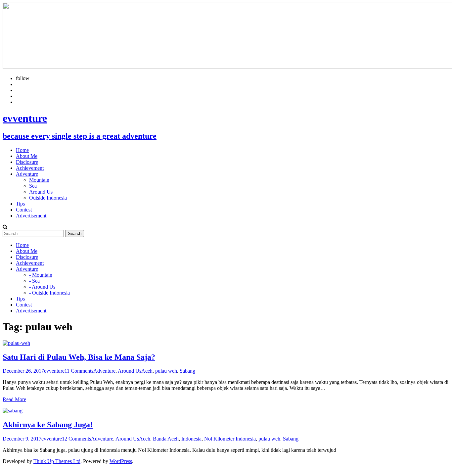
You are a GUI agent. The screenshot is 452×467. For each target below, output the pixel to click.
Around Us (41, 192)
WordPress (121, 461)
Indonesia (191, 439)
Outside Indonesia (48, 198)
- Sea (34, 281)
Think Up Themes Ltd (56, 461)
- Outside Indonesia (49, 293)
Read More (14, 399)
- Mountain (40, 275)
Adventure (104, 371)
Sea (33, 186)
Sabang (187, 371)
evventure (54, 371)
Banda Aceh (166, 439)
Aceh (147, 371)
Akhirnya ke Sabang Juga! (48, 424)
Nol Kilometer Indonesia (230, 439)
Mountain (39, 180)
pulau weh (166, 371)
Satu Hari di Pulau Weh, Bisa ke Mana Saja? (79, 357)
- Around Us (42, 287)
